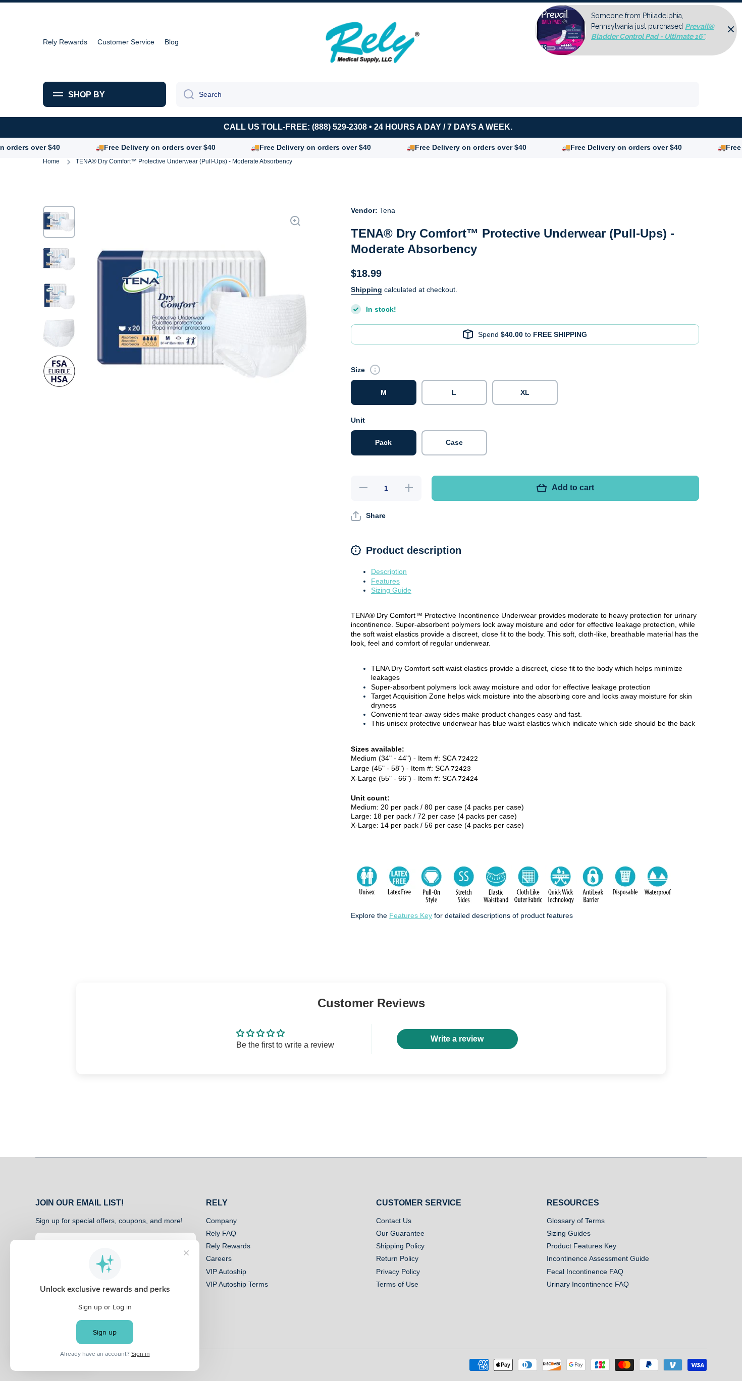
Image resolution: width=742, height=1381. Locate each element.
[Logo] (371, 42)
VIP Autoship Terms (237, 1284)
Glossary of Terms (576, 1221)
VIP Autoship (226, 1272)
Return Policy (397, 1258)
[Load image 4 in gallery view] (59, 334)
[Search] (185, 94)
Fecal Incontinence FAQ (585, 1272)
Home (51, 161)
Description (389, 571)
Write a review (457, 1038)
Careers (219, 1258)
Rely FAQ (221, 1233)
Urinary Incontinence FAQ (588, 1284)
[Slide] (375, 370)
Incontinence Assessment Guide (598, 1258)
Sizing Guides (569, 1233)
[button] (368, 516)
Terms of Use (397, 1284)
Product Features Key (581, 1246)
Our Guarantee (400, 1233)
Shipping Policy (400, 1246)
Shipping (366, 289)
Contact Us (393, 1221)
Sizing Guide (391, 590)
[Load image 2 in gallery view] (59, 259)
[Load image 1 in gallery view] (59, 222)
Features (385, 581)
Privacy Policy (398, 1272)
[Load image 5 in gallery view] (59, 371)
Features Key (410, 915)
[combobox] (437, 94)
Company (221, 1221)
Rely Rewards (228, 1246)
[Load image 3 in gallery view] (59, 296)
